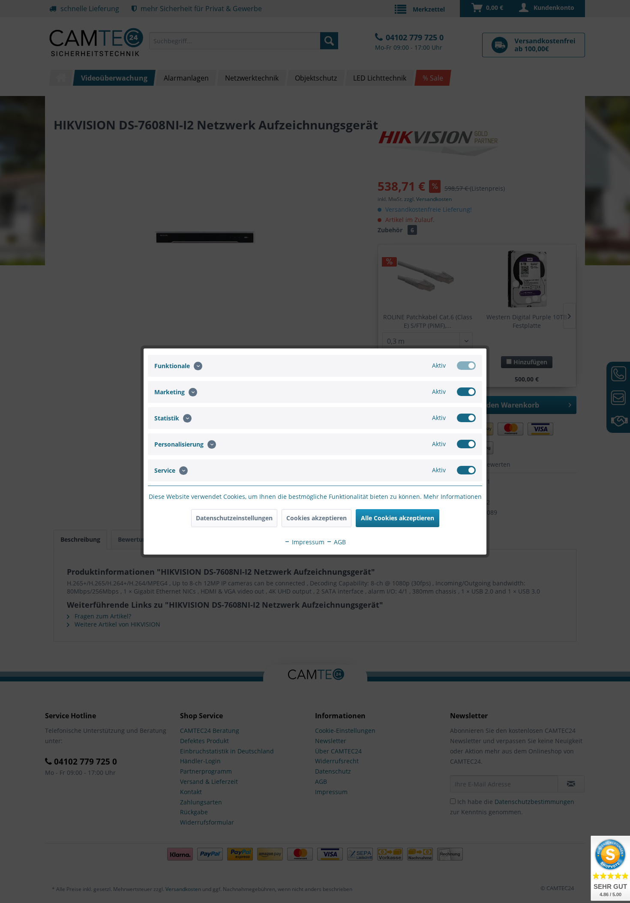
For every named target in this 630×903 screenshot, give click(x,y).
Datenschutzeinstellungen (234, 518)
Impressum (307, 542)
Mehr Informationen (452, 496)
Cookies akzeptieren (316, 518)
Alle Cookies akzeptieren (397, 518)
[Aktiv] (466, 365)
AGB (339, 542)
